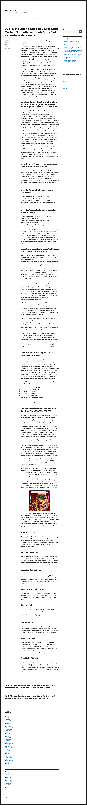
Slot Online (8, 783)
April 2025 (8, 737)
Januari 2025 (9, 742)
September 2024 (9, 747)
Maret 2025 (8, 739)
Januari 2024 (9, 759)
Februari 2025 (9, 740)
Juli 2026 (8, 716)
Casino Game (9, 777)
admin (6, 44)
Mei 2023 (8, 763)
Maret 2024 (8, 756)
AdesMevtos (11, 10)
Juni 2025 (8, 734)
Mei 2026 (8, 719)
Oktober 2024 (9, 746)
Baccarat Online (9, 774)
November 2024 (9, 744)
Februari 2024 (9, 757)
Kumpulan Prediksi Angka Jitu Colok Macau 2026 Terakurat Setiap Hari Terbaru (71, 43)
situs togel (65, 88)
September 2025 (9, 730)
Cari (63, 29)
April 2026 (8, 720)
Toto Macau (8, 18)
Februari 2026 (9, 723)
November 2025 (9, 727)
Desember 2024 (9, 743)
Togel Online (36, 18)
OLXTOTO (16, 797)
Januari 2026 (9, 725)
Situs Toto (65, 81)
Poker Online (44, 18)
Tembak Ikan (9, 784)
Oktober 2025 (9, 729)
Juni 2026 (8, 717)
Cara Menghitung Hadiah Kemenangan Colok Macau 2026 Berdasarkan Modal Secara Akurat (72, 56)
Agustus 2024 (9, 749)
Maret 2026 (8, 722)
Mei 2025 (8, 736)
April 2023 (8, 764)
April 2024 (8, 754)
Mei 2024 (8, 753)
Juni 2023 (8, 762)
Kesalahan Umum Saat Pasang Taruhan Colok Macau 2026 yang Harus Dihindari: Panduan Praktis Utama (72, 47)
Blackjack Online (54, 18)
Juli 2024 (8, 750)
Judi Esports (16, 18)
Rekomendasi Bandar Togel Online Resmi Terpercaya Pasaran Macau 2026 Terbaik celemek (73, 52)
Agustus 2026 (9, 715)
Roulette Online (26, 18)
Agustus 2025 (9, 732)
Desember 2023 (9, 760)
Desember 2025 (9, 726)
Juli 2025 (8, 733)
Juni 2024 (8, 752)
